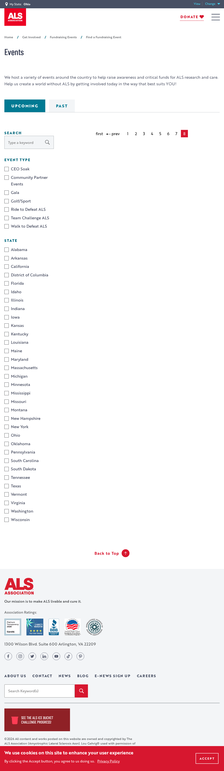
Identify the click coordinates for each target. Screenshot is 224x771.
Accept (207, 758)
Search (13, 132)
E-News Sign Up (112, 675)
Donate (189, 16)
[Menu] (216, 17)
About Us (15, 675)
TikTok (68, 656)
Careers (146, 675)
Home (8, 37)
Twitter (32, 656)
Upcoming (24, 106)
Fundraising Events (63, 37)
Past (62, 106)
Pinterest (80, 656)
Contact (42, 675)
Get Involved (31, 37)
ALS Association (19, 586)
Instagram (20, 656)
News (65, 675)
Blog (82, 675)
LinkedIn (44, 656)
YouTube (56, 656)
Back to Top (106, 553)
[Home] (15, 17)
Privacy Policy (108, 761)
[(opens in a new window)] (12, 627)
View (198, 4)
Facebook (8, 656)
